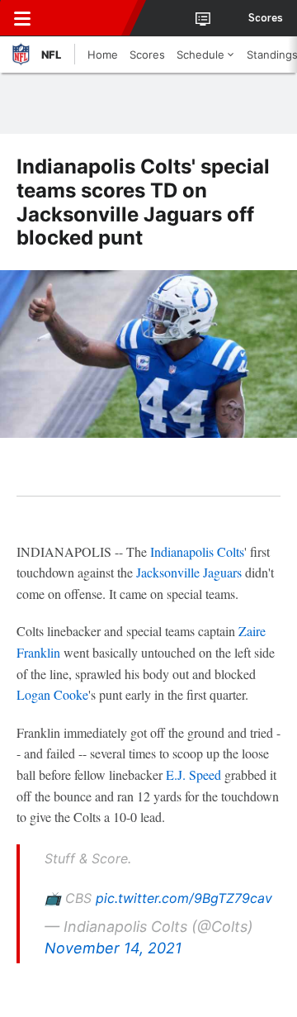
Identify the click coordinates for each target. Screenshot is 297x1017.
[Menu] (22, 18)
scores (265, 18)
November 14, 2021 (113, 948)
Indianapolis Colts (197, 551)
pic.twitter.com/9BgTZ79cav (184, 898)
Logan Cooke (52, 694)
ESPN (88, 18)
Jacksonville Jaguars (189, 572)
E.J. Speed (193, 774)
